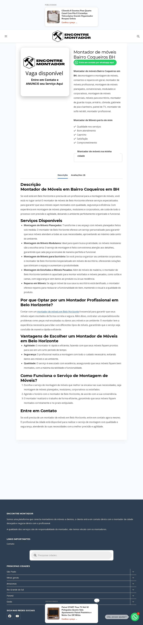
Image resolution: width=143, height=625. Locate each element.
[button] (135, 617)
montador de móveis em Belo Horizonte (58, 311)
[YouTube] (17, 616)
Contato (10, 543)
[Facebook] (10, 616)
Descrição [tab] (63, 175)
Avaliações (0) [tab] (78, 175)
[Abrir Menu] (6, 36)
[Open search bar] (138, 36)
